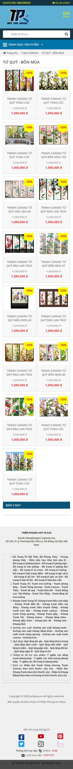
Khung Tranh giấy (47, 614)
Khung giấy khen (22, 620)
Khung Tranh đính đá (27, 604)
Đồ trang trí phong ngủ (54, 563)
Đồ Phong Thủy (48, 557)
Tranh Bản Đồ (45, 590)
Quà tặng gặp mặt (38, 648)
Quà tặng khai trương (56, 641)
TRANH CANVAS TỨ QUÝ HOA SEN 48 (19, 209)
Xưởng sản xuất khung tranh (49, 627)
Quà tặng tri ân (43, 651)
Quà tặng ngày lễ (23, 651)
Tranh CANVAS (29, 53)
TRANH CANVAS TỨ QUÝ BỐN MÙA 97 (53, 264)
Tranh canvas (51, 587)
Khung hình (19, 624)
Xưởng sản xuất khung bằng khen (32, 631)
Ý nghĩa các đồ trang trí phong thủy (39, 661)
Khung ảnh (60, 620)
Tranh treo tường (41, 583)
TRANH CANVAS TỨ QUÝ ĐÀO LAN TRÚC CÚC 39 (19, 429)
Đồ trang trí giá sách (56, 573)
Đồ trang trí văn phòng (26, 566)
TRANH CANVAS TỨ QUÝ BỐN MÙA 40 (53, 372)
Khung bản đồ (43, 620)
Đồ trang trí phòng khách (26, 563)
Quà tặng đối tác (59, 648)
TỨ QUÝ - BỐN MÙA (53, 53)
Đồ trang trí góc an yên (50, 576)
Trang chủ (12, 53)
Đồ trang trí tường (55, 570)
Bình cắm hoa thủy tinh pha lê (47, 560)
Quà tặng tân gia (33, 641)
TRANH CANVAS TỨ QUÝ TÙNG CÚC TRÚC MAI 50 (19, 102)
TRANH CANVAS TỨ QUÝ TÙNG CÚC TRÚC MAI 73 (53, 102)
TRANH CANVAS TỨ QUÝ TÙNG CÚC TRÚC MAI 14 (19, 483)
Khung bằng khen (56, 617)
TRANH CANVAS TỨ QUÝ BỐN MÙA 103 (53, 155)
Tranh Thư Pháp (41, 593)
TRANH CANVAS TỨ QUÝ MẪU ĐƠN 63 (19, 318)
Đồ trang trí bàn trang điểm (28, 573)
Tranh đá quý (28, 590)
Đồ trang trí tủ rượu (31, 570)
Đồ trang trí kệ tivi (24, 576)
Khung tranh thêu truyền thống (39, 607)
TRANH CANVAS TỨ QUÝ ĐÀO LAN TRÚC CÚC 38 (53, 320)
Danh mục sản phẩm (24, 44)
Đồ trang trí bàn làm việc (48, 580)
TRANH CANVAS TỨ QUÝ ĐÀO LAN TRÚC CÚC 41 (53, 211)
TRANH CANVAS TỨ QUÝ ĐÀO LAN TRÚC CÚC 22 (19, 374)
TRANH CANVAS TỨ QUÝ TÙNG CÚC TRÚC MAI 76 (53, 429)
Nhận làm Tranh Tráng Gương (42, 665)
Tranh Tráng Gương (31, 587)
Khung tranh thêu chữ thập (53, 601)
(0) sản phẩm (62, 2)
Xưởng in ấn (30, 637)
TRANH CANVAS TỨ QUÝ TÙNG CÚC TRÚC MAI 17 (19, 157)
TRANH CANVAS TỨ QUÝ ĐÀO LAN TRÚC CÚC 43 (19, 265)
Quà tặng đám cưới (26, 644)
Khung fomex (34, 617)
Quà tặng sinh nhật (50, 644)
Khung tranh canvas (45, 610)
